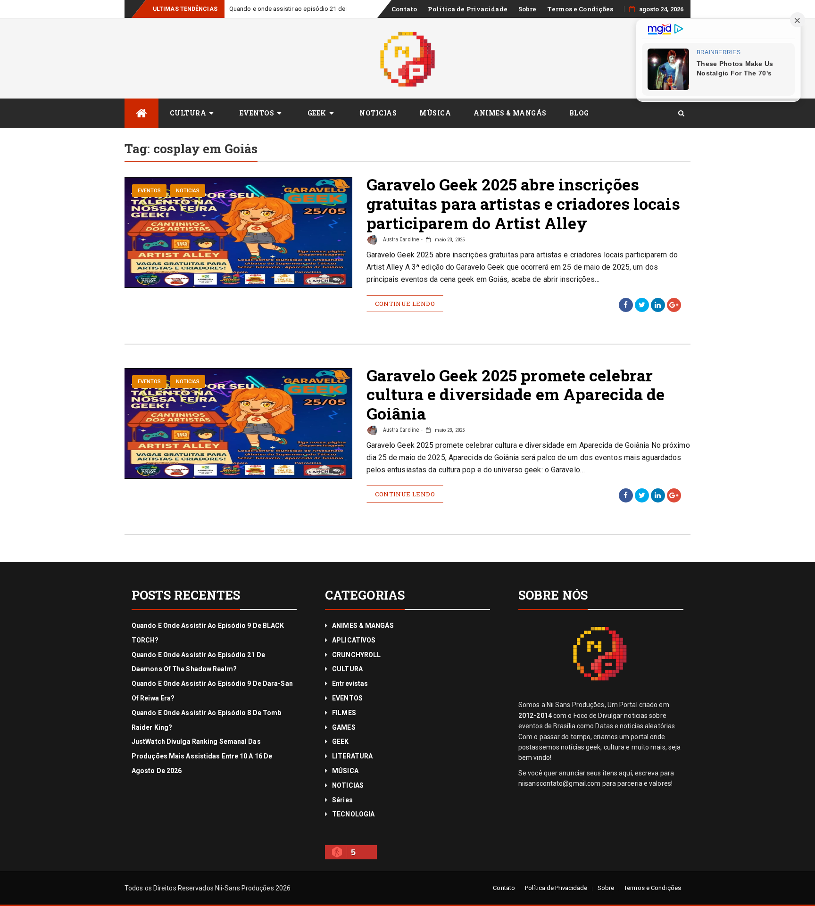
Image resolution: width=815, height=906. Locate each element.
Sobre (527, 9)
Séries (342, 800)
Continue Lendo (405, 303)
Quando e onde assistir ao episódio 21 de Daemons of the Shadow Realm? (333, 8)
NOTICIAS (378, 112)
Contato (404, 9)
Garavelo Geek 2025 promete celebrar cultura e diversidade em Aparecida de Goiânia (515, 394)
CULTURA (188, 112)
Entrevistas (350, 683)
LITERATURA (352, 756)
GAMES (344, 727)
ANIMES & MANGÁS (510, 112)
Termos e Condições (580, 9)
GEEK (317, 112)
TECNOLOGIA (353, 814)
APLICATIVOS (353, 640)
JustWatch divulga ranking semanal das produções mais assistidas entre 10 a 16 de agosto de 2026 (202, 756)
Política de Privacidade (467, 9)
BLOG (579, 112)
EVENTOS (257, 112)
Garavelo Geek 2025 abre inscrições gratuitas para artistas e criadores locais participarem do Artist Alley (523, 203)
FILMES (344, 713)
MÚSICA (435, 112)
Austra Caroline (400, 239)
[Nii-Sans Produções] (141, 113)
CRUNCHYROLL (356, 655)
